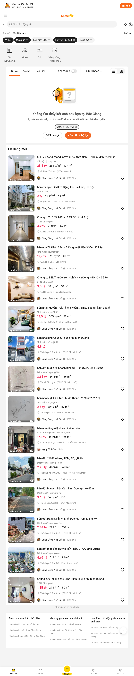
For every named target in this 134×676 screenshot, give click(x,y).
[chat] (131, 24)
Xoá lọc (128, 33)
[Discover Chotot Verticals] (5, 15)
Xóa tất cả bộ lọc (78, 135)
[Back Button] (3, 24)
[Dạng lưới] (121, 71)
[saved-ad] (125, 24)
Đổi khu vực (52, 135)
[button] (3, 6)
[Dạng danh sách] (113, 71)
